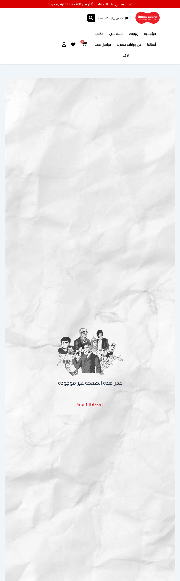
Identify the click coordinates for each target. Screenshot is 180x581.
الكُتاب (99, 34)
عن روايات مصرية (129, 44)
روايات (133, 34)
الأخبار (125, 55)
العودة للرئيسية (90, 404)
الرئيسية (150, 34)
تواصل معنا (103, 44)
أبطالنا (151, 44)
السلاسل (116, 34)
